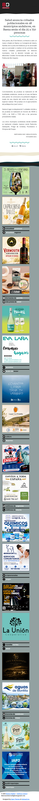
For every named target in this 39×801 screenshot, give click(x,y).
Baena (24, 146)
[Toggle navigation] (34, 5)
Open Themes (15, 799)
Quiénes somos (22, 794)
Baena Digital (10, 794)
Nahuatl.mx (25, 799)
